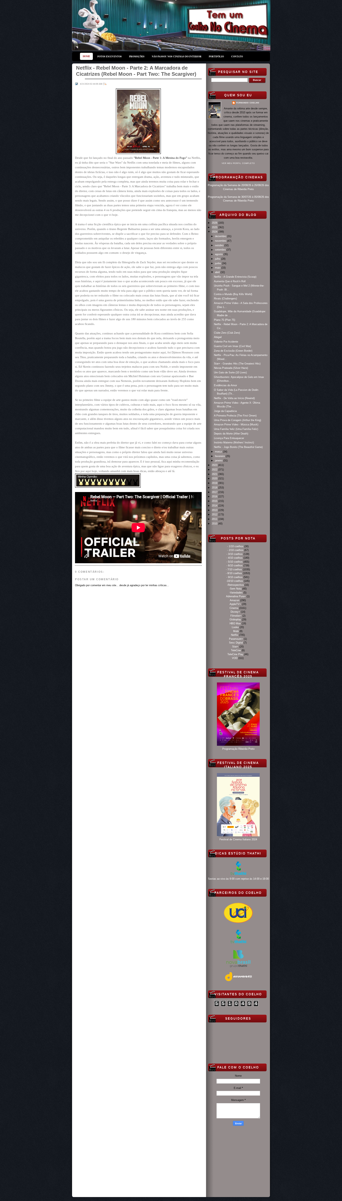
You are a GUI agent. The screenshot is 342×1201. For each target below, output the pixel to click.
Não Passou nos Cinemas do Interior (176, 56)
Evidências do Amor (225, 385)
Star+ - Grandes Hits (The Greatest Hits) (237, 363)
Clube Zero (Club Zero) (227, 332)
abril (217, 272)
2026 (215, 222)
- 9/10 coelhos (234, 577)
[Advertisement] (238, 1160)
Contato (237, 56)
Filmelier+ (236, 615)
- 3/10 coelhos (234, 554)
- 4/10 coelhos (234, 557)
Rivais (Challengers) (225, 298)
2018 (215, 487)
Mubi (236, 631)
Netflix (234, 634)
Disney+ (235, 611)
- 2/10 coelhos (235, 550)
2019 (215, 483)
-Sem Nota (235, 588)
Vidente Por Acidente (226, 341)
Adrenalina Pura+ (236, 596)
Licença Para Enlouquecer (229, 438)
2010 (215, 523)
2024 (215, 231)
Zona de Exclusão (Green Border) (233, 350)
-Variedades (236, 592)
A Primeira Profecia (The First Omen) (235, 415)
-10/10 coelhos (234, 580)
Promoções (136, 56)
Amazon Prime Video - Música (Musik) (236, 424)
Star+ (235, 646)
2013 (215, 510)
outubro (219, 245)
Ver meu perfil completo (238, 163)
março (219, 451)
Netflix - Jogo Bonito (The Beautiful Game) (238, 447)
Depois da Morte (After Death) (231, 433)
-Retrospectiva (235, 584)
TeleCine (236, 650)
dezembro (221, 236)
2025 (215, 227)
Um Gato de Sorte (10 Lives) (230, 372)
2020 (215, 478)
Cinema (234, 608)
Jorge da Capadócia (225, 411)
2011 (215, 519)
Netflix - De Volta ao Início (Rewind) (234, 398)
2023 (215, 465)
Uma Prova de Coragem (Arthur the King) (237, 420)
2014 (215, 505)
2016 (215, 496)
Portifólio (216, 56)
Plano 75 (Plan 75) (224, 319)
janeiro (219, 460)
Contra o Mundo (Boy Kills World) (233, 294)
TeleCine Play (235, 654)
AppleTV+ (235, 604)
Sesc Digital (236, 642)
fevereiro (220, 456)
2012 (215, 514)
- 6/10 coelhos (234, 565)
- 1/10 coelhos (235, 546)
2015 (215, 501)
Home (86, 56)
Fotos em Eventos (109, 56)
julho (218, 258)
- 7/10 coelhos (234, 569)
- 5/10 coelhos (234, 561)
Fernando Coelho (247, 103)
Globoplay (235, 619)
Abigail (218, 337)
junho (218, 263)
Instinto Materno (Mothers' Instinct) (234, 442)
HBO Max (235, 623)
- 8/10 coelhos (234, 573)
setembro (220, 249)
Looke (235, 627)
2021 (215, 474)
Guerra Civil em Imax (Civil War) (232, 346)
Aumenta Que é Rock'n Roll (230, 281)
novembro (221, 240)
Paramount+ (236, 638)
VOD (235, 658)
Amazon (234, 600)
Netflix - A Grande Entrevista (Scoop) (235, 276)
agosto (219, 254)
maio (218, 267)
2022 (215, 469)
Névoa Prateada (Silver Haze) (231, 367)
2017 (215, 492)
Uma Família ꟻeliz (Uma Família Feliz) (236, 429)
